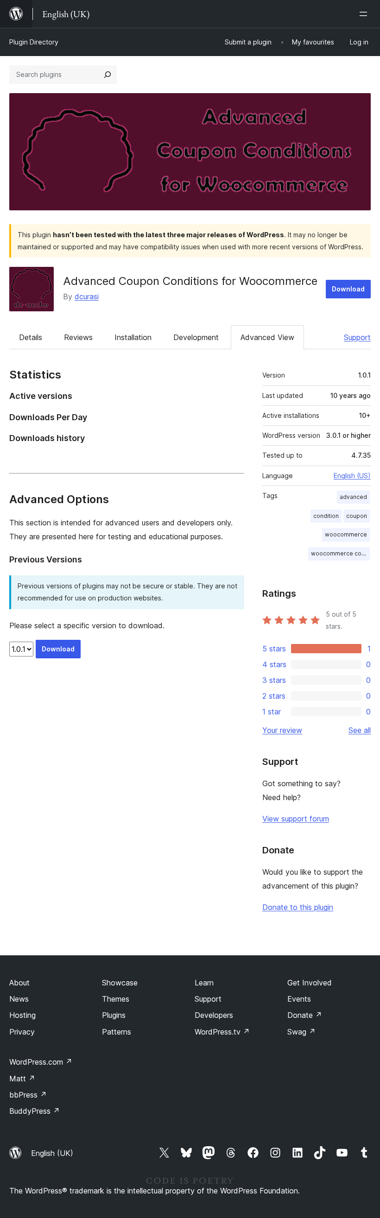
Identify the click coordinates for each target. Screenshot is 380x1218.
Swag (301, 1031)
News (19, 998)
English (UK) (52, 1153)
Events (299, 998)
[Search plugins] (107, 74)
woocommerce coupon (340, 553)
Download (348, 289)
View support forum (295, 818)
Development (196, 337)
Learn (204, 982)
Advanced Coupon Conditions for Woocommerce (190, 281)
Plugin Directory (33, 42)
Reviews (78, 337)
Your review (282, 730)
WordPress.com (40, 1062)
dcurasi (87, 296)
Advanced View (267, 337)
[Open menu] (365, 14)
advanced (353, 496)
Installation (133, 337)
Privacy (22, 1031)
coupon (356, 515)
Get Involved (309, 982)
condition (326, 515)
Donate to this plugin (297, 907)
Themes (115, 998)
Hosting (22, 1015)
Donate (304, 1015)
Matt (22, 1078)
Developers (214, 1015)
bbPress (28, 1094)
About (19, 982)
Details (30, 337)
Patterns (116, 1031)
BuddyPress (34, 1111)
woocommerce (346, 534)
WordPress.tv (222, 1031)
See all (359, 730)
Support (357, 337)
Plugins (114, 1015)
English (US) (352, 476)
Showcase (120, 982)
